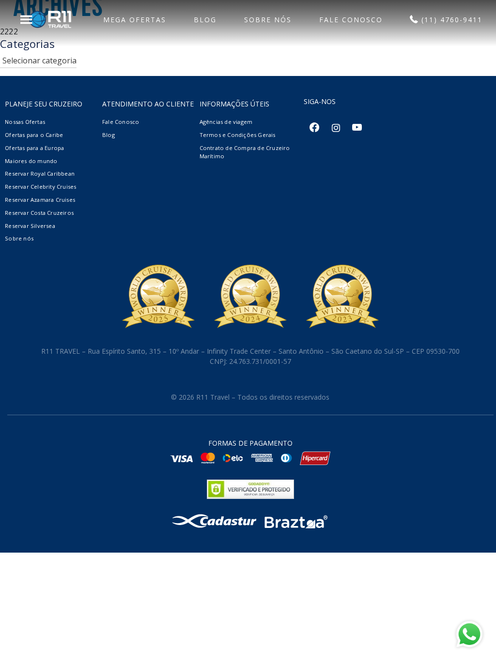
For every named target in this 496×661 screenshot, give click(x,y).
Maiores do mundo (31, 161)
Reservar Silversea (30, 225)
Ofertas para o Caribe (34, 134)
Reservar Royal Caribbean (40, 173)
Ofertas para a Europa (34, 147)
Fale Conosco (120, 121)
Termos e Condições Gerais (238, 134)
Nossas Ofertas (25, 121)
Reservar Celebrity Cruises (40, 186)
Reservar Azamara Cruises (40, 199)
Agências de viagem (226, 121)
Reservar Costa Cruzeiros (39, 212)
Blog (108, 134)
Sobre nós (19, 238)
